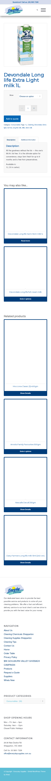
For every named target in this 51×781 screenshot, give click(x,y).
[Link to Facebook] (45, 777)
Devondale (38, 124)
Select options (25, 299)
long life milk (17, 127)
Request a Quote (12, 672)
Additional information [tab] (28, 140)
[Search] (37, 10)
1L (26, 124)
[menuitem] (37, 10)
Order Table (9, 653)
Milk (23, 127)
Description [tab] (11, 140)
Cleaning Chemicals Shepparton (19, 634)
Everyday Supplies (19, 771)
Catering (31, 124)
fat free (9, 127)
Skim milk (29, 127)
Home (6, 649)
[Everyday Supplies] (21, 10)
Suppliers (8, 676)
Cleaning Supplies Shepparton (18, 637)
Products (8, 668)
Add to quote (12, 118)
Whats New (9, 680)
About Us (8, 630)
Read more (25, 240)
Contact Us (9, 645)
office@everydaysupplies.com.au (17, 753)
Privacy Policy (10, 657)
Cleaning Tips (10, 641)
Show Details (25, 393)
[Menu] (43, 10)
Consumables (16, 124)
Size (12, 95)
